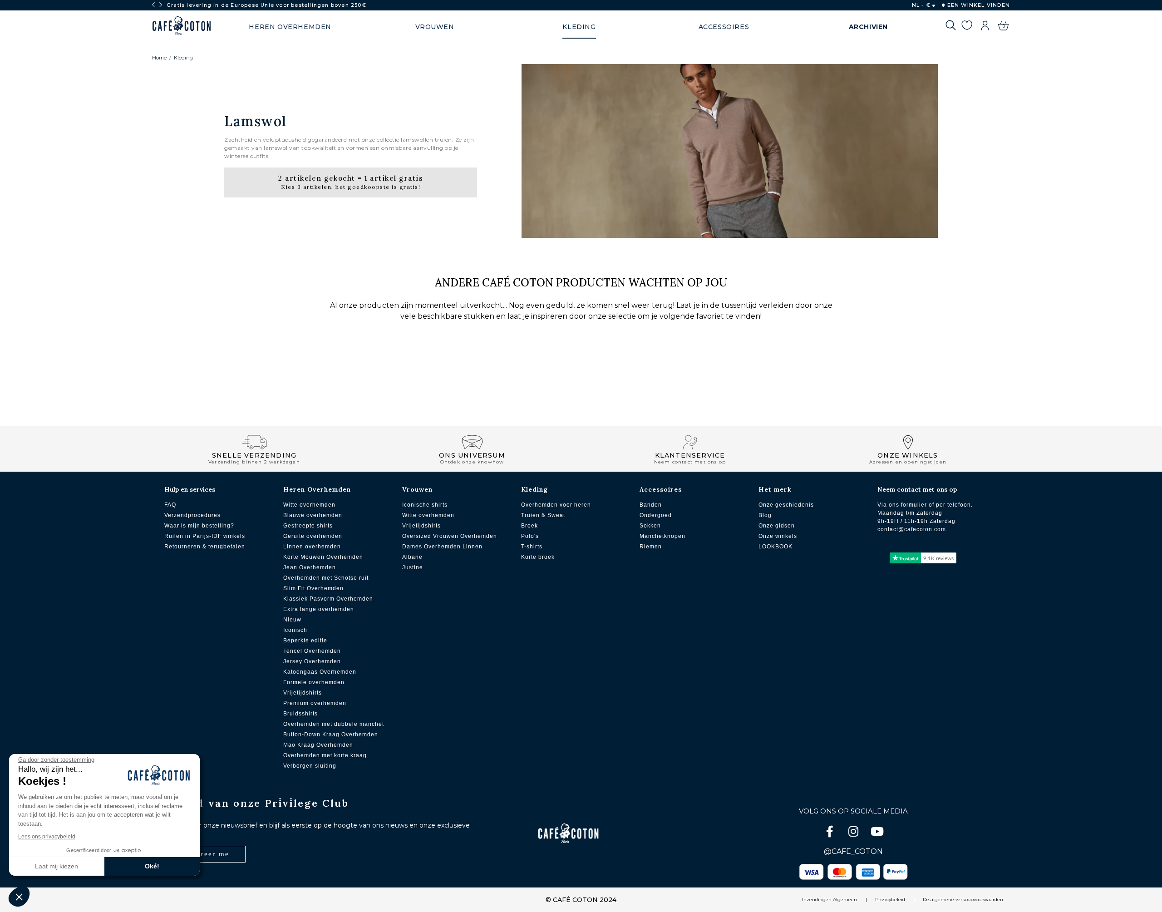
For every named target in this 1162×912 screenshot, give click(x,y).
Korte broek (538, 557)
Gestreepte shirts (308, 526)
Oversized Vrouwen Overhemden (449, 536)
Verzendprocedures (192, 515)
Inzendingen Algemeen (829, 899)
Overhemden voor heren (556, 505)
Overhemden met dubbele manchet (333, 724)
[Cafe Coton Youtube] (877, 833)
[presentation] (153, 5)
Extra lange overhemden (318, 609)
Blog (765, 515)
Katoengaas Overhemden (319, 672)
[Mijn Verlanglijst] (967, 27)
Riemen (651, 546)
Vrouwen (417, 489)
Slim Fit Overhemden (313, 588)
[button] (19, 896)
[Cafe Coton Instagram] (854, 833)
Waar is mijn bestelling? (199, 526)
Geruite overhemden (312, 536)
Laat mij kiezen (56, 866)
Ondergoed (656, 515)
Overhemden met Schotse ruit (326, 578)
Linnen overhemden (312, 546)
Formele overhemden (314, 682)
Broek (529, 526)
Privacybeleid (890, 899)
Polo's (530, 536)
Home (159, 57)
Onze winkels (777, 536)
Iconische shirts (425, 505)
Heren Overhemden (317, 489)
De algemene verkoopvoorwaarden (963, 899)
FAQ (170, 505)
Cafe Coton (182, 26)
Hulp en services (189, 489)
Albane (412, 557)
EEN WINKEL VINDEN (977, 5)
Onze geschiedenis (786, 505)
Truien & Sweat (543, 515)
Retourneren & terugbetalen (204, 546)
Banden (651, 505)
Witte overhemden (309, 505)
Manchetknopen (662, 536)
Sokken (650, 526)
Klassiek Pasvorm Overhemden (328, 599)
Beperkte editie (305, 640)
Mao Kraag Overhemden (318, 745)
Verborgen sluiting (309, 766)
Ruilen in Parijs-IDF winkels (204, 536)
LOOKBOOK (775, 546)
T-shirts (531, 546)
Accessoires (661, 489)
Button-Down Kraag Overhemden (330, 734)
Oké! (152, 866)
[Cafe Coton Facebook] (830, 833)
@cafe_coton (853, 851)
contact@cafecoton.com (911, 529)
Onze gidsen (776, 526)
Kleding (183, 57)
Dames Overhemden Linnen (442, 546)
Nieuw (292, 619)
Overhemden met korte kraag (325, 755)
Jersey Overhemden (312, 661)
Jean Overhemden (309, 567)
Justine (412, 567)
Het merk (775, 489)
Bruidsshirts (300, 713)
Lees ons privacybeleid (46, 836)
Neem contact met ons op (917, 489)
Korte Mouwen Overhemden (323, 557)
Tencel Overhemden (312, 651)
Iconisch (295, 630)
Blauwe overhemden (312, 515)
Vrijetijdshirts (302, 693)
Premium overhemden (314, 703)
